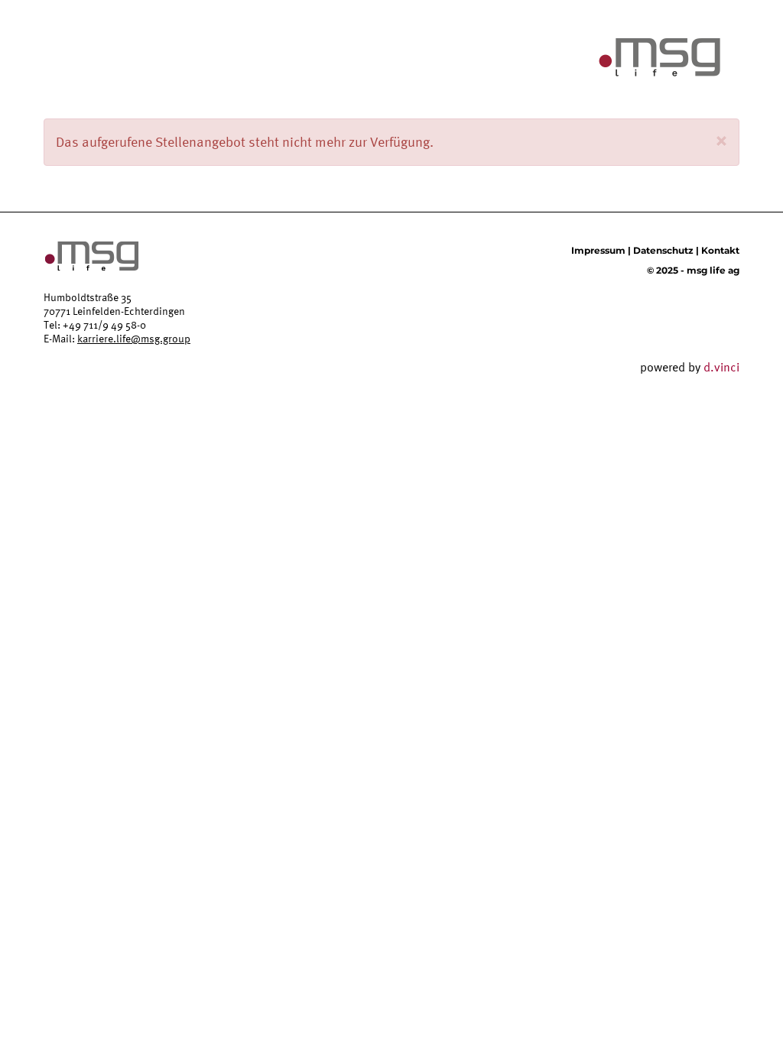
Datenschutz (663, 250)
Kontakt (720, 250)
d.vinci (721, 367)
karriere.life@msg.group (133, 338)
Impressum (598, 250)
